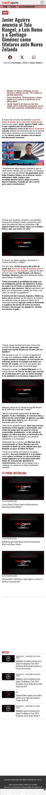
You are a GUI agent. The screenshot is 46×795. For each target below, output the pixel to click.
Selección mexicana (27, 6)
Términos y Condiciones (12, 787)
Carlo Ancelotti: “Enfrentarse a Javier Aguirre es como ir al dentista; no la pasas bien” (24, 99)
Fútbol (13, 6)
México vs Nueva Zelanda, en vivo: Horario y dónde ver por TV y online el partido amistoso (24, 93)
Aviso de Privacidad (16, 785)
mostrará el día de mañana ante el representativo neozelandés (22, 269)
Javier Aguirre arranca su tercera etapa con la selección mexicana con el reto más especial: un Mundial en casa (25, 106)
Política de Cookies (30, 785)
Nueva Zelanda (35, 128)
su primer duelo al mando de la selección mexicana (21, 121)
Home (5, 6)
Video (5, 12)
